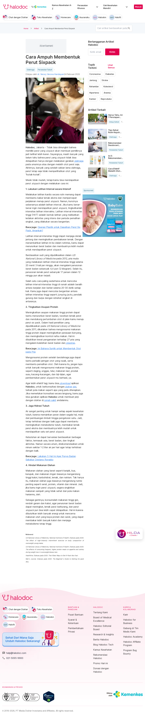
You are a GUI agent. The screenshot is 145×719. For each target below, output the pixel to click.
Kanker (92, 99)
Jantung (93, 80)
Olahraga (30, 70)
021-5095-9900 (12, 658)
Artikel (36, 28)
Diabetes (109, 74)
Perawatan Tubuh (45, 70)
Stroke (105, 80)
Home (26, 28)
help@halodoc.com (14, 653)
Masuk (138, 7)
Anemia (107, 93)
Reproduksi (106, 99)
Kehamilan (94, 86)
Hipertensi (94, 93)
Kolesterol (108, 86)
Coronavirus (95, 74)
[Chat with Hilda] (129, 534)
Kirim (112, 52)
